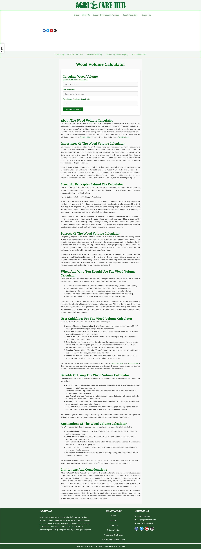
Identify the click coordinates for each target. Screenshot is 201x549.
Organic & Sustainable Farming (106, 15)
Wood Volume (123, 137)
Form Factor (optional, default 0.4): (76, 99)
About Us (86, 15)
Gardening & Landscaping (117, 54)
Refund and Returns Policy (113, 540)
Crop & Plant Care (130, 15)
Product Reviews (139, 54)
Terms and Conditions (113, 535)
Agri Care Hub (85, 137)
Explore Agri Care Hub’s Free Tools (69, 54)
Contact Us (146, 15)
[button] (106, 15)
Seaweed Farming (94, 54)
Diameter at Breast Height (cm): (75, 80)
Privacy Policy (113, 530)
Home (76, 15)
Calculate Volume (73, 109)
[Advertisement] (112, 33)
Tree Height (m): (69, 89)
